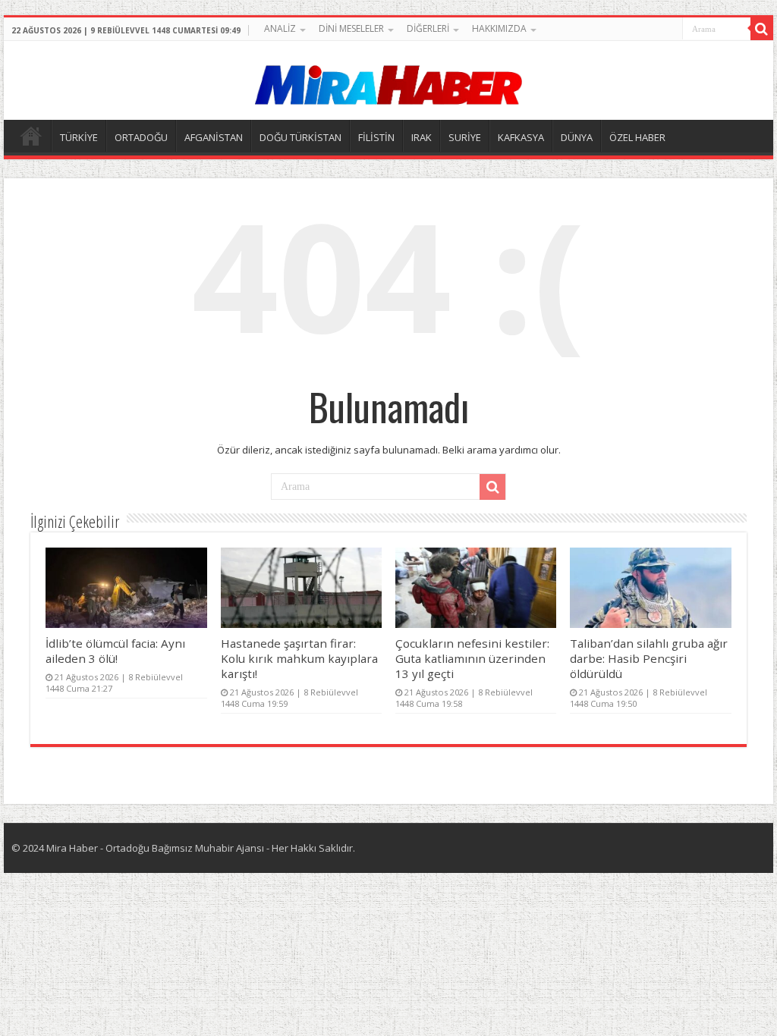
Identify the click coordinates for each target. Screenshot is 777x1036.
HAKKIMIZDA (499, 28)
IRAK (421, 137)
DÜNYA (577, 137)
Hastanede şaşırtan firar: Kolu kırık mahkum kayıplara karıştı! (299, 658)
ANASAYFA (31, 136)
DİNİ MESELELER (351, 28)
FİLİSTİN (376, 137)
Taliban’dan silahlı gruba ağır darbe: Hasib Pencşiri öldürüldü (649, 658)
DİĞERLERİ (428, 28)
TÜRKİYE (79, 137)
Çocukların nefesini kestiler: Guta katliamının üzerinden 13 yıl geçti (472, 658)
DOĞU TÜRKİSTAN (300, 137)
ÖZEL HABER (637, 137)
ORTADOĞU (141, 137)
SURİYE (464, 137)
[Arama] (761, 28)
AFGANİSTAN (213, 137)
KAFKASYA (521, 137)
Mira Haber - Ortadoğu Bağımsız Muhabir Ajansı (155, 848)
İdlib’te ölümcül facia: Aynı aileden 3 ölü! (115, 651)
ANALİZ (280, 28)
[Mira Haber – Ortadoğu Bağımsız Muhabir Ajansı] (388, 80)
